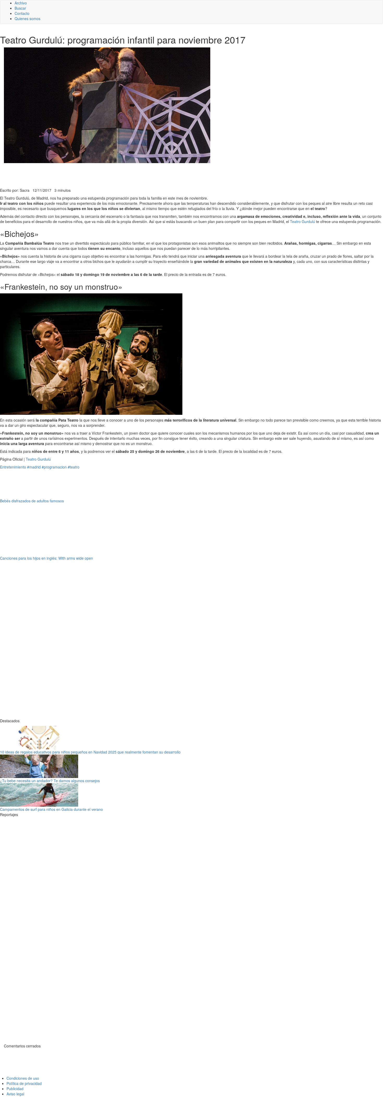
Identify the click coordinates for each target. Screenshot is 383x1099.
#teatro (73, 467)
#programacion (54, 467)
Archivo (21, 2)
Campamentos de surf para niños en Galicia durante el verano (51, 809)
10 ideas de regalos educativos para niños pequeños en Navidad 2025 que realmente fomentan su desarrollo (90, 752)
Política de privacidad (24, 1083)
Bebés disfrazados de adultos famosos (32, 500)
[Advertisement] (127, 175)
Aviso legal (15, 1093)
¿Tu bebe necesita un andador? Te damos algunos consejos (50, 780)
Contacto (22, 13)
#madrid (34, 467)
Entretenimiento (13, 467)
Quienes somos (27, 18)
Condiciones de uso (23, 1078)
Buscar (20, 8)
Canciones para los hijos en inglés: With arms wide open (46, 558)
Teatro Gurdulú (302, 221)
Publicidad (15, 1088)
